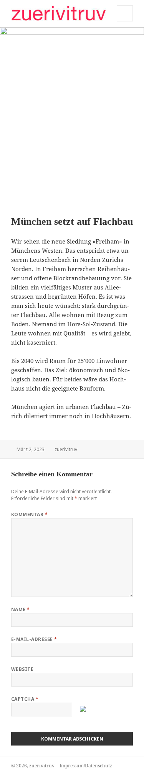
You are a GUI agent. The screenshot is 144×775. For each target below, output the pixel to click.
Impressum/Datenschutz (86, 765)
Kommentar (29, 514)
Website (22, 669)
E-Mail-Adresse (34, 639)
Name (20, 609)
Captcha (24, 699)
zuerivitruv (66, 449)
